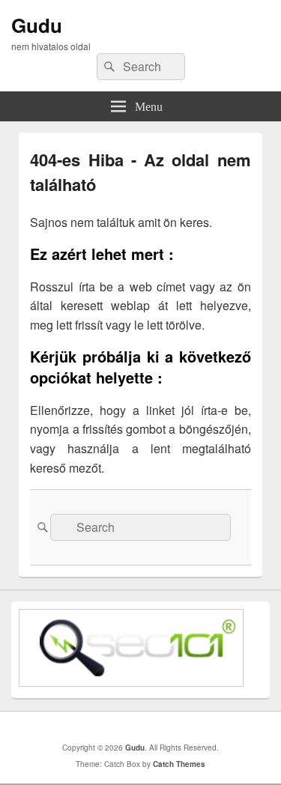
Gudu (36, 25)
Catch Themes (179, 764)
